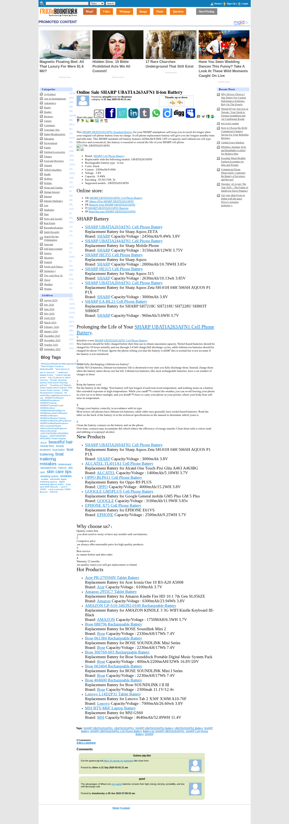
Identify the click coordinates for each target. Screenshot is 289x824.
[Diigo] (167, 117)
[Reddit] (99, 117)
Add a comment (86, 742)
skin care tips (59, 471)
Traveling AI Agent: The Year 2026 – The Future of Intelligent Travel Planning (234, 187)
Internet (48, 196)
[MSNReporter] (203, 117)
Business (48, 116)
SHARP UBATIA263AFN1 (98, 728)
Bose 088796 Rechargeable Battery (113, 624)
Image (143, 12)
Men (46, 214)
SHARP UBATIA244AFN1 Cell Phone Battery (124, 241)
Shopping (49, 257)
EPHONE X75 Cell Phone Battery (113, 505)
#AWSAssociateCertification (53, 413)
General (48, 165)
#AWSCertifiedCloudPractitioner (55, 421)
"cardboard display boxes (54, 373)
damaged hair (48, 467)
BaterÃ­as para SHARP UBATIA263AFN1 (112, 211)
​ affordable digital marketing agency (53, 480)
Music (160, 12)
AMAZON (106, 619)
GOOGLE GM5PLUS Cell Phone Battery (119, 491)
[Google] (208, 117)
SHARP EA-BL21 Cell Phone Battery (116, 301)
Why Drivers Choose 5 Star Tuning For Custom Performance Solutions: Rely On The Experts (233, 99)
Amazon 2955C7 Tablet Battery (111, 591)
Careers (48, 120)
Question (178, 12)
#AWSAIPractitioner (50, 400)
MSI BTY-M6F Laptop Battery (110, 708)
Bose (101, 633)
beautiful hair (61, 442)
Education (49, 138)
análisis (44, 479)
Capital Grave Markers (233, 142)
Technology (50, 271)
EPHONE (105, 514)
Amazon (104, 601)
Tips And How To (53, 275)
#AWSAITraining (48, 403)
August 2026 (50, 300)
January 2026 (51, 331)
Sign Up (231, 3)
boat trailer (58, 449)
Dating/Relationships (54, 134)
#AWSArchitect (47, 408)
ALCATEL (106, 473)
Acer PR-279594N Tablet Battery (112, 577)
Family (47, 147)
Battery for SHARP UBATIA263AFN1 (163, 731)
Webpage (124, 12)
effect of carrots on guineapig (118, 760)
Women (48, 288)
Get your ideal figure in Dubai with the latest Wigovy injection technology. (233, 200)
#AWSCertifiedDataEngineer (54, 423)
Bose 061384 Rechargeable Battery (113, 638)
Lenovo (103, 703)
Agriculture (50, 94)
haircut (62, 467)
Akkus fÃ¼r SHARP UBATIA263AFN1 (111, 201)
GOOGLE (105, 501)
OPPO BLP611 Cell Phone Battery (113, 477)
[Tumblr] (145, 117)
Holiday (48, 183)
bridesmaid (64, 464)
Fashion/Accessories (54, 152)
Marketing (49, 209)
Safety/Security (52, 232)
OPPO (102, 487)
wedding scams (49, 476)
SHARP (103, 236)
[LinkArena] (88, 121)
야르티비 (53, 492)
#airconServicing (48, 431)
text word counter (230, 123)
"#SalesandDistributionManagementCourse (61, 364)
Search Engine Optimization (51, 238)
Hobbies (48, 178)
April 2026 (49, 318)
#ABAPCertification (54, 398)
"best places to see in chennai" (55, 371)
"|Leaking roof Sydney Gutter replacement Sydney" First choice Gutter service (56, 387)
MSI (100, 717)
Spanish (48, 262)
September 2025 (52, 349)
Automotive (50, 103)
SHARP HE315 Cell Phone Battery (114, 269)
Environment (50, 143)
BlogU (90, 12)
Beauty (47, 107)
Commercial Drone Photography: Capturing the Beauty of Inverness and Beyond (233, 174)
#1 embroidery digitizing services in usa (55, 395)
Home (217, 3)
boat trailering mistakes (52, 459)
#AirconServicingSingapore (53, 428)
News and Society (53, 218)
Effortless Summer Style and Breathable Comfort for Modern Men (233, 150)
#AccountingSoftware (50, 426)
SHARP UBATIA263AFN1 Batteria (108, 208)
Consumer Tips (52, 129)
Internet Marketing (53, 200)
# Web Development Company (54, 391)
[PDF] (106, 121)
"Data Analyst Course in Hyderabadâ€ (51, 367)
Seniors (48, 253)
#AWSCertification (49, 415)
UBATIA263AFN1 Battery (188, 728)
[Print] (102, 121)
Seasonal (48, 244)
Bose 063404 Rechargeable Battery (113, 666)
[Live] (199, 117)
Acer (101, 587)
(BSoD (43, 443)
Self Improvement (53, 248)
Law (46, 205)
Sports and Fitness (53, 266)
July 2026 (49, 304)
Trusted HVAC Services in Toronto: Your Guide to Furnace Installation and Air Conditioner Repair (234, 113)
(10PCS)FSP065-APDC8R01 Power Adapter (53, 437)
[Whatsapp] (156, 117)
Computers (49, 125)
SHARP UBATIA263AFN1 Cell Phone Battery (116, 197)
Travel (47, 279)
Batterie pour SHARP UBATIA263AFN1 (112, 204)
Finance (48, 156)
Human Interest (52, 192)
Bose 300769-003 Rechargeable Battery (117, 652)
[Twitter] (122, 117)
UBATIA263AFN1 (124, 728)
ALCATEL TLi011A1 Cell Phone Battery (119, 463)
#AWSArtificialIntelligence (52, 410)
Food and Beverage (54, 160)
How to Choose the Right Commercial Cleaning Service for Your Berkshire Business (235, 133)
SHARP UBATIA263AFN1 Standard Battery (107, 132)
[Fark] (78, 121)
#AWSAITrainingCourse (51, 405)
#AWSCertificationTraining (53, 418)
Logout (126, 808)
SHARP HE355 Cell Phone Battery (114, 255)
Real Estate (49, 223)
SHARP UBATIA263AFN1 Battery (154, 728)
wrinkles (66, 476)
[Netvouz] (97, 121)
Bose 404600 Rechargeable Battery (113, 680)
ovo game (116, 784)
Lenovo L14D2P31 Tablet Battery (113, 694)
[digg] (179, 117)
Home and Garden (53, 187)
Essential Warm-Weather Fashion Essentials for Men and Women (233, 161)
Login (245, 3)
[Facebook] (110, 117)
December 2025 (52, 335)
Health (47, 174)
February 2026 (51, 326)
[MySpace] (190, 117)
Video (106, 12)
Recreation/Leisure (53, 227)
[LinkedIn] (133, 117)
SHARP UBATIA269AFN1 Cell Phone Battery (124, 283)
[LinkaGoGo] (92, 121)
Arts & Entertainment (55, 98)
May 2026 (49, 313)
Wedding (48, 284)
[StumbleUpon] (213, 117)
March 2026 (50, 322)
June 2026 (49, 309)
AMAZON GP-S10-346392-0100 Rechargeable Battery (130, 605)
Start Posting (206, 12)
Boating (48, 112)
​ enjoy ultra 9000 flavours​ (55, 485)
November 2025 (52, 340)
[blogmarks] (83, 121)
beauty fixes (47, 446)
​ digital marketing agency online (52, 483)
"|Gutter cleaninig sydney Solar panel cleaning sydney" (53, 382)
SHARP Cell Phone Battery (109, 156)
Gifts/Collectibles (53, 169)
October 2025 (51, 344)
